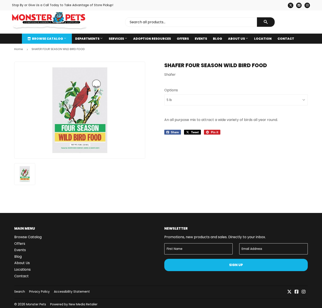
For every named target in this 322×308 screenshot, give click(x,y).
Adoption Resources (152, 38)
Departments (87, 38)
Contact (286, 38)
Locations (22, 269)
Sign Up (236, 265)
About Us (237, 38)
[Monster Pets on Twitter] (289, 292)
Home (18, 49)
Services (117, 38)
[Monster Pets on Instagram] (304, 292)
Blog (217, 38)
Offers (183, 38)
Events (201, 38)
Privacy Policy (39, 291)
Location (263, 38)
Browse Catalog (47, 38)
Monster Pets (36, 304)
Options (171, 90)
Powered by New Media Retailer (73, 304)
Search (19, 291)
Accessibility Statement (72, 291)
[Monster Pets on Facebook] (297, 292)
